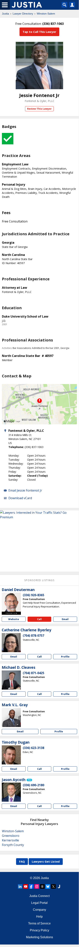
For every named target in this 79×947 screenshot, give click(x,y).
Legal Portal (39, 902)
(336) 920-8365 (33, 595)
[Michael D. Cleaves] (11, 680)
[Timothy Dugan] (11, 754)
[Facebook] (31, 886)
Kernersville (10, 840)
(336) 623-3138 (33, 748)
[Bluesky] (48, 886)
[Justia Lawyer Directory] (59, 886)
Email (65, 619)
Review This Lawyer (39, 108)
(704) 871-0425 (33, 673)
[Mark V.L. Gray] (11, 717)
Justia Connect (39, 896)
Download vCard (20, 498)
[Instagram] (36, 886)
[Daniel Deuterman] (11, 602)
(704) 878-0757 (33, 635)
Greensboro (10, 836)
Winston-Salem (46, 13)
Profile (65, 656)
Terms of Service (39, 923)
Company (39, 909)
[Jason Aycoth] (11, 792)
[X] (53, 886)
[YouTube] (25, 886)
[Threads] (42, 886)
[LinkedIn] (20, 886)
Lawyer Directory (23, 13)
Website (13, 619)
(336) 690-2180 (33, 785)
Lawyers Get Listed (46, 861)
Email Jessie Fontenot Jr (25, 490)
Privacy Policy (39, 930)
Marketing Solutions (39, 937)
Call (39, 619)
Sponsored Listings (39, 580)
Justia (5, 13)
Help (39, 916)
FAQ (22, 861)
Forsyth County (13, 845)
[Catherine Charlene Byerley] (11, 642)
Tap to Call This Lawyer (39, 32)
